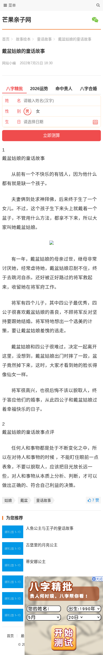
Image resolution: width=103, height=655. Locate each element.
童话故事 (44, 39)
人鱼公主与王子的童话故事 (49, 528)
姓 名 (13, 100)
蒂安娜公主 (36, 561)
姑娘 (8, 500)
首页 (6, 39)
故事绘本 (23, 39)
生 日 (13, 121)
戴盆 (24, 500)
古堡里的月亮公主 (42, 545)
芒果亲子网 (16, 19)
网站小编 (9, 63)
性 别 (13, 111)
